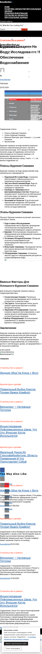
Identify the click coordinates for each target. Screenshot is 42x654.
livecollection (5, 80)
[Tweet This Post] (23, 93)
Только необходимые (13, 648)
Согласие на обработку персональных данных (16, 16)
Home (7, 7)
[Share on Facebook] (23, 91)
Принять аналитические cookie (16, 643)
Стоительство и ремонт (33, 49)
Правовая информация (16, 13)
